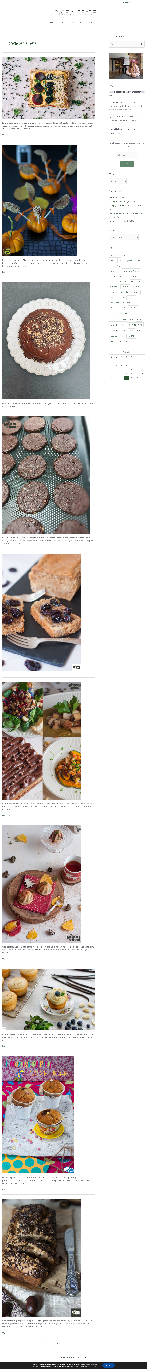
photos (52, 22)
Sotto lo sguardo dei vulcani (117, 201)
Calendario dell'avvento (131, 271)
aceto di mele (115, 255)
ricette (81, 22)
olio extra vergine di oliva (118, 319)
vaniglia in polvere (115, 341)
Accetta (108, 1365)
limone (113, 292)
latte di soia (136, 287)
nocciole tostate (114, 303)
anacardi (139, 261)
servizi (71, 22)
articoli (92, 22)
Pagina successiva (59, 1343)
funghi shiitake (114, 287)
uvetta (123, 336)
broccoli (127, 266)
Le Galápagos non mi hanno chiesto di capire (122, 205)
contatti (134, 2)
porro (139, 319)
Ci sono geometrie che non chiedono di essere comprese (126, 213)
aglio (120, 260)
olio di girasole (127, 303)
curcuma (113, 281)
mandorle (136, 292)
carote (113, 276)
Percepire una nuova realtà (117, 221)
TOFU (138, 331)
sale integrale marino (135, 325)
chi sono (125, 2)
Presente (111, 197)
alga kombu (130, 261)
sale (123, 324)
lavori (62, 22)
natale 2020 (122, 298)
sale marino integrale (118, 330)
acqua (113, 260)
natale (112, 298)
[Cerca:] (127, 44)
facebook (74, 1357)
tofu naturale (113, 336)
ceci (120, 276)
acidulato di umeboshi (129, 255)
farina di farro (123, 281)
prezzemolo (113, 325)
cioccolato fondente (131, 276)
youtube (83, 1357)
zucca (126, 341)
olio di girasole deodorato (118, 308)
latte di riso (125, 286)
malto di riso (124, 292)
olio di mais (133, 307)
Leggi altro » (6, 134)
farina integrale (135, 281)
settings (93, 1366)
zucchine (134, 341)
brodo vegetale (114, 271)
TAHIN (131, 331)
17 (111, 373)
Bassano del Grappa (116, 266)
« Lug (110, 388)
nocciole (131, 298)
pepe (131, 319)
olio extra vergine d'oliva (119, 313)
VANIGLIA (131, 336)
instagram (65, 1357)
